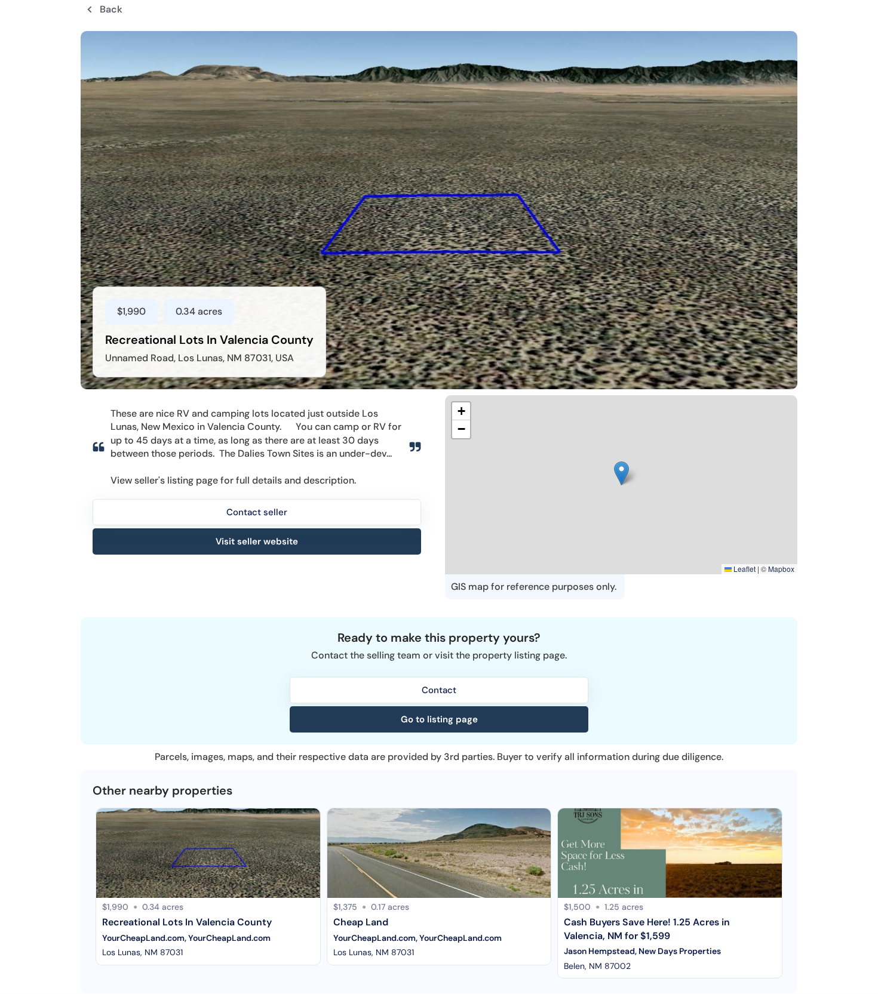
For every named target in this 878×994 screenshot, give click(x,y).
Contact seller (256, 512)
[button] (621, 473)
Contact (439, 690)
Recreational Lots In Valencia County (187, 922)
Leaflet (744, 569)
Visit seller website (257, 541)
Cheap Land (360, 922)
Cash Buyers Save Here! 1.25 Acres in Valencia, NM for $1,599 (648, 928)
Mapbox (781, 569)
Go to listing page (439, 719)
